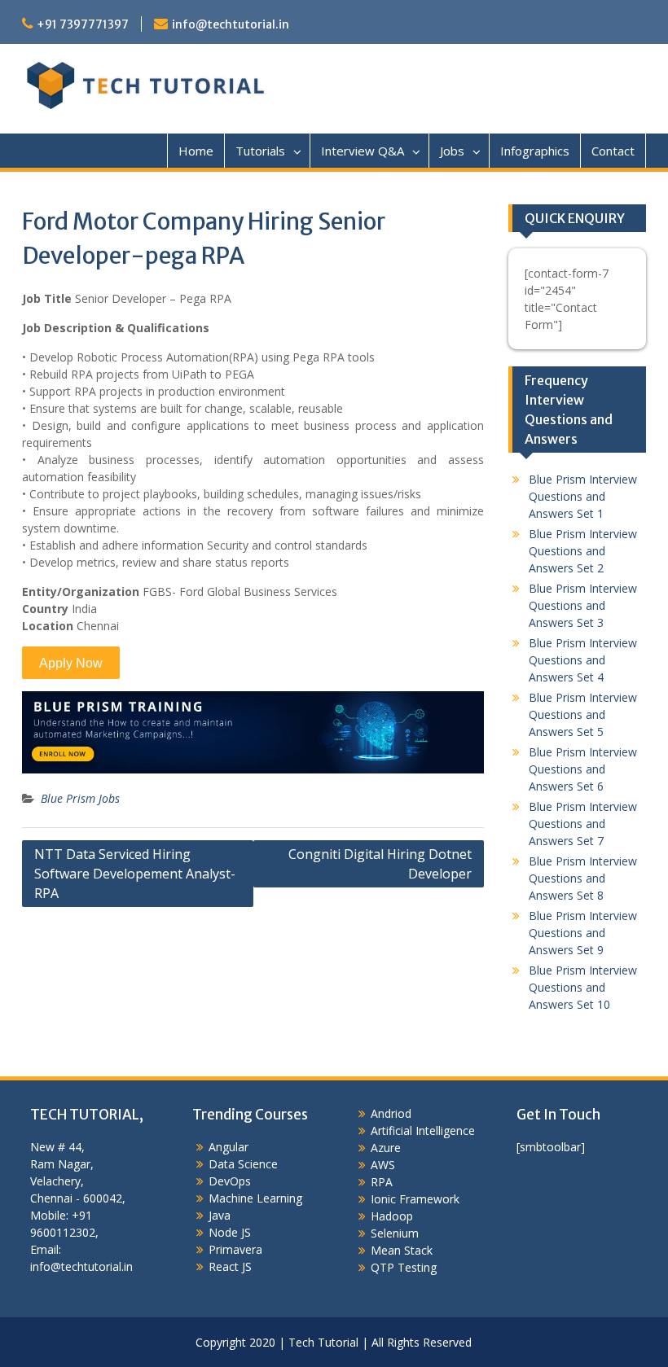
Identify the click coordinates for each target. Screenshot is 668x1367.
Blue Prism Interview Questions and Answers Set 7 (583, 823)
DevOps (230, 1181)
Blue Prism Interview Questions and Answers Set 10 (583, 987)
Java (220, 1215)
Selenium (395, 1233)
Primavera (235, 1249)
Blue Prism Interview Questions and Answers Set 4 (583, 660)
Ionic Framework (415, 1199)
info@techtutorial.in (230, 24)
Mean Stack (402, 1250)
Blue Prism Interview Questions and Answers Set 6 (583, 769)
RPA (382, 1182)
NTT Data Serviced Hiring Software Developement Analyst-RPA (134, 873)
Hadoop (392, 1216)
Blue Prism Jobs (80, 798)
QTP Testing (404, 1267)
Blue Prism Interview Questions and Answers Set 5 (583, 714)
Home (195, 150)
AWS (383, 1164)
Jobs (452, 150)
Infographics (534, 150)
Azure (386, 1147)
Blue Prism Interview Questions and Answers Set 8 (583, 878)
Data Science (243, 1164)
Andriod (391, 1113)
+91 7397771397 (83, 24)
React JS (230, 1266)
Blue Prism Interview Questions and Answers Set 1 (583, 496)
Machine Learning (255, 1198)
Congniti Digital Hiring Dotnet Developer (380, 864)
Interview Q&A (362, 150)
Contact (613, 150)
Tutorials (260, 150)
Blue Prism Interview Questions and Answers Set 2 (583, 551)
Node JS (230, 1232)
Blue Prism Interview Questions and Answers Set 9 (583, 932)
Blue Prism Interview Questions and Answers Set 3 (583, 605)
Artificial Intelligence (423, 1130)
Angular (228, 1147)
